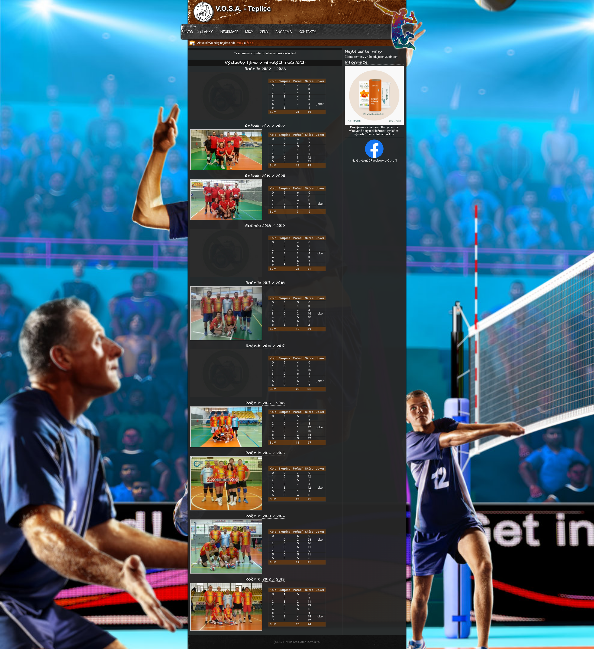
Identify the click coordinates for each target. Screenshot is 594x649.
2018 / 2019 (273, 226)
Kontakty (307, 32)
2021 (281, 642)
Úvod (188, 32)
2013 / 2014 (273, 516)
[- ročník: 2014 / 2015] (226, 509)
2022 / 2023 (273, 69)
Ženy (264, 32)
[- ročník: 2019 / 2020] (226, 219)
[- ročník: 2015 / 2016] (226, 446)
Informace (229, 32)
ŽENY (249, 43)
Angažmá (283, 32)
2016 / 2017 (274, 346)
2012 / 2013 (273, 579)
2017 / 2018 (273, 283)
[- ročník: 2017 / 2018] (226, 339)
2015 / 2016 (273, 403)
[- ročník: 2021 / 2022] (226, 169)
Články (206, 32)
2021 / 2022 (273, 126)
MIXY (240, 43)
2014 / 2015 (273, 453)
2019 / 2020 (273, 176)
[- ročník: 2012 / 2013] (226, 630)
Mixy (249, 32)
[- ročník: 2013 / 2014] (226, 572)
